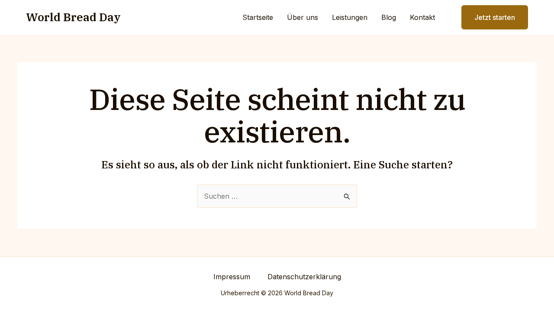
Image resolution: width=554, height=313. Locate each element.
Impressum (231, 276)
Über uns (302, 17)
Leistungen (349, 17)
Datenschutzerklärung (304, 276)
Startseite (257, 17)
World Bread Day (73, 17)
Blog (388, 17)
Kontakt (422, 17)
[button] (489, 17)
